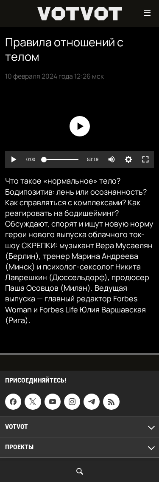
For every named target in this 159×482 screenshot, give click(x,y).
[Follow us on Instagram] (72, 402)
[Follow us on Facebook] (13, 402)
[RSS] (111, 402)
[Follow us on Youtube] (53, 402)
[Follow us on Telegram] (92, 402)
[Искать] (79, 471)
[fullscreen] (145, 159)
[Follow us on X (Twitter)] (33, 402)
